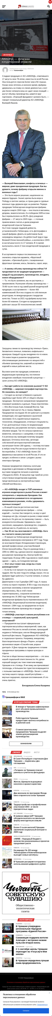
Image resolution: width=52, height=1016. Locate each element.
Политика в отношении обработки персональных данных (26, 982)
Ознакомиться (42, 1005)
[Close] (49, 992)
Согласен (26, 1011)
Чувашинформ (18, 70)
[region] (26, 1003)
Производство (13, 692)
